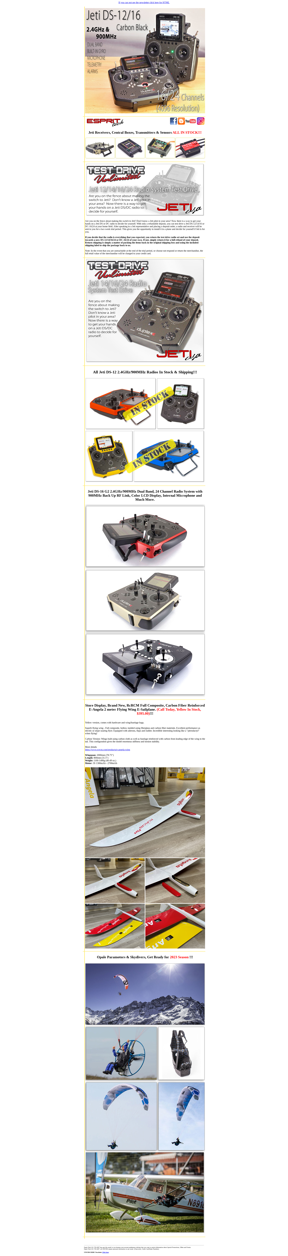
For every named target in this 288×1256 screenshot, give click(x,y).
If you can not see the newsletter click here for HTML (144, 2)
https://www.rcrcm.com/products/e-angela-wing (107, 749)
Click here (105, 1252)
